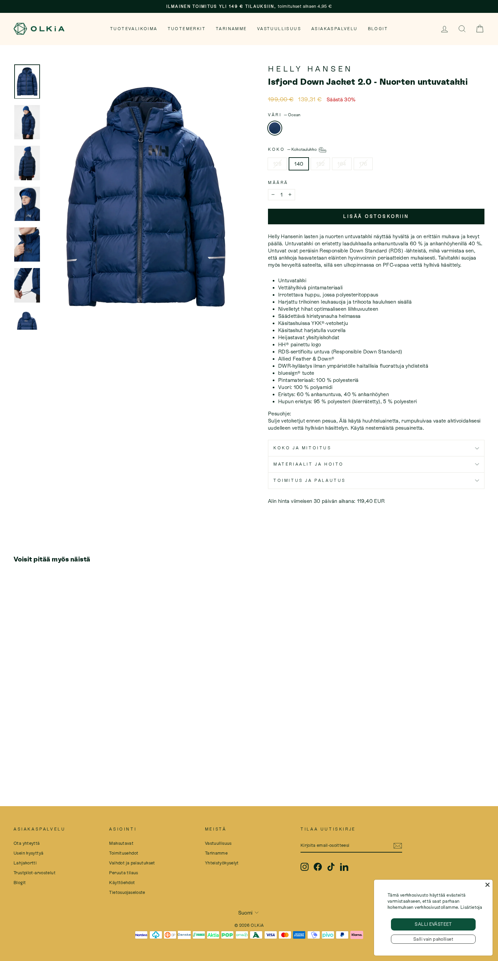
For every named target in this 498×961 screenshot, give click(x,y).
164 (341, 164)
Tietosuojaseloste (127, 892)
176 (363, 164)
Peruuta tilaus (123, 872)
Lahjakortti (25, 862)
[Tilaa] (397, 846)
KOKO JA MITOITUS (302, 448)
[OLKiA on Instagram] (304, 867)
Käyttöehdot (122, 882)
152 (320, 164)
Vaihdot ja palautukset (132, 862)
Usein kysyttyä (28, 853)
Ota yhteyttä (27, 843)
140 (298, 164)
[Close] (487, 884)
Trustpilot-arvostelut (35, 872)
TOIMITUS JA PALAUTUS (309, 480)
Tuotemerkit (187, 28)
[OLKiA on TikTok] (331, 867)
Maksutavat (121, 843)
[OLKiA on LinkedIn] (344, 867)
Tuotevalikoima (134, 28)
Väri (284, 115)
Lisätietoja (471, 907)
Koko (293, 149)
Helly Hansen (310, 68)
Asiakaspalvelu (334, 28)
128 (277, 164)
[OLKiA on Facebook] (318, 867)
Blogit (378, 28)
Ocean (275, 128)
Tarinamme (231, 28)
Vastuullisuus (279, 28)
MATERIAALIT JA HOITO (308, 464)
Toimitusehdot (123, 853)
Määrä (278, 182)
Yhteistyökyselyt (222, 862)
